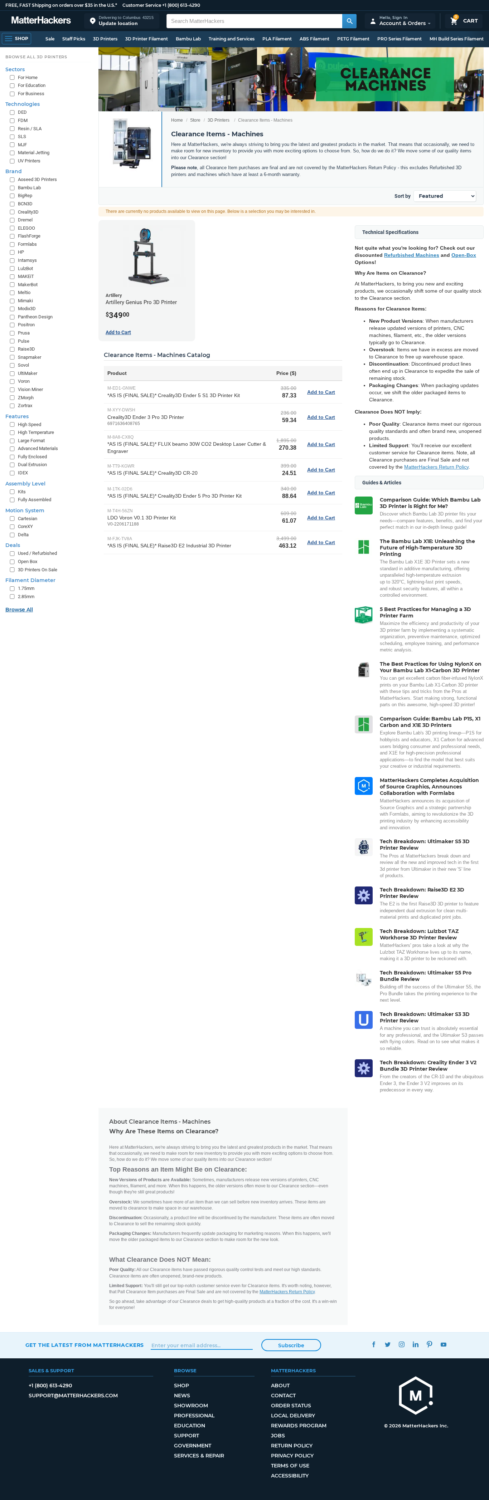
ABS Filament (314, 38)
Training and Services (232, 38)
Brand (13, 171)
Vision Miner (30, 389)
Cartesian (27, 518)
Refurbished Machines (411, 255)
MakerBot (28, 284)
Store (195, 120)
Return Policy (292, 1445)
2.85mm (26, 596)
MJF (22, 144)
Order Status (291, 1405)
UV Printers (29, 160)
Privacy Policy (292, 1455)
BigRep (25, 195)
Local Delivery (293, 1415)
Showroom (191, 1405)
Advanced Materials (38, 448)
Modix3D (27, 308)
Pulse (23, 341)
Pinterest (429, 1344)
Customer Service (141, 5)
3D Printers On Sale (37, 569)
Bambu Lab (188, 38)
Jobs (278, 1435)
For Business (31, 93)
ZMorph (26, 397)
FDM (23, 120)
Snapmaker (29, 357)
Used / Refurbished (37, 553)
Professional (194, 1415)
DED (22, 112)
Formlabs (27, 244)
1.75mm (26, 588)
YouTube (443, 1344)
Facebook (374, 1344)
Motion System (24, 510)
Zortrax (25, 405)
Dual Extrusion (32, 464)
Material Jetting (33, 152)
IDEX (23, 472)
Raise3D (26, 349)
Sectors (15, 69)
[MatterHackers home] (41, 21)
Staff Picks (73, 38)
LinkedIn (416, 1344)
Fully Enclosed (32, 456)
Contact (283, 1395)
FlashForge (29, 236)
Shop (181, 1385)
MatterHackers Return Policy (436, 467)
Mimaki (25, 300)
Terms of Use (290, 1465)
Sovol (23, 365)
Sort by (402, 196)
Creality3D (28, 212)
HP (21, 252)
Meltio (24, 292)
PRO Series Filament (399, 38)
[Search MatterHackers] (349, 21)
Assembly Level (25, 483)
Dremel (25, 220)
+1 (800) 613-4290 (181, 5)
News (182, 1395)
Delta (23, 534)
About (280, 1385)
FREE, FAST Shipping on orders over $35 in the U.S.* (61, 5)
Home (177, 120)
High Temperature (36, 432)
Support (186, 1435)
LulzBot (25, 268)
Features (17, 416)
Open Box (27, 561)
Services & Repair (199, 1455)
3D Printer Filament (146, 38)
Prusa (24, 333)
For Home (28, 77)
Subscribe (291, 1345)
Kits (22, 491)
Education (189, 1425)
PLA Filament (277, 38)
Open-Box (463, 255)
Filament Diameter (30, 580)
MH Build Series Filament (457, 38)
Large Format (31, 440)
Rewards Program (298, 1425)
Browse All (19, 609)
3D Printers (105, 38)
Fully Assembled (34, 499)
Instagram (402, 1344)
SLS (22, 136)
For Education (31, 85)
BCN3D (25, 203)
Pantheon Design (35, 316)
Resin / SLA (30, 128)
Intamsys (27, 260)
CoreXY (25, 526)
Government (192, 1445)
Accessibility (290, 1475)
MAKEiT (26, 276)
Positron (26, 324)
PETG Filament (353, 38)
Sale (49, 38)
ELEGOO (26, 228)
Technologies (22, 104)
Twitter (388, 1344)
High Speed (29, 424)
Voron (24, 381)
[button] (121, 21)
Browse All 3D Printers (36, 56)
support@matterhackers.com (73, 1395)
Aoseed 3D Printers (37, 179)
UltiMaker (27, 373)
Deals (12, 545)
